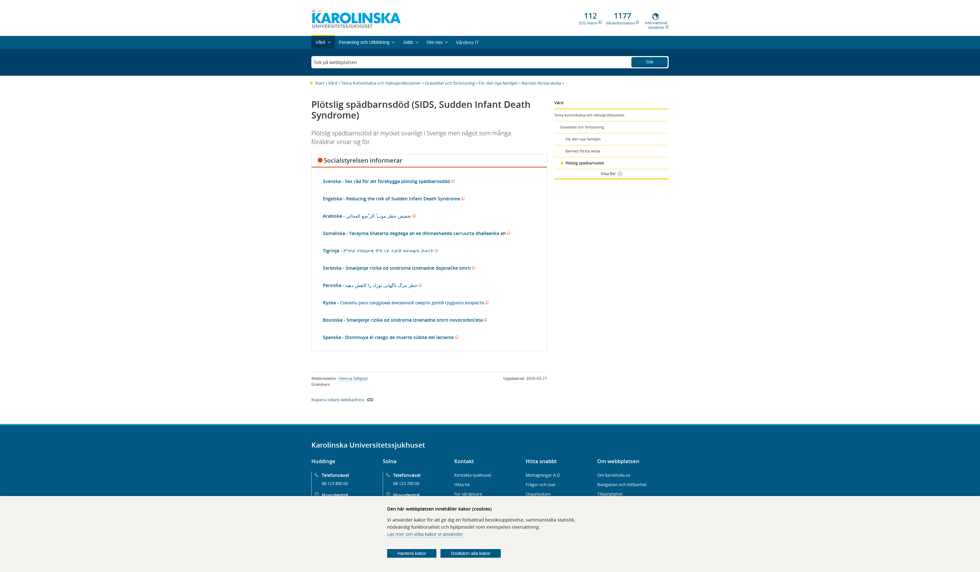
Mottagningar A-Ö (543, 475)
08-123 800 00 (335, 483)
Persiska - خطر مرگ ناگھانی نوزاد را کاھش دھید (371, 285)
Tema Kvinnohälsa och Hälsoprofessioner (381, 83)
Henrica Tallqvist (353, 378)
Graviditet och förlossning (450, 83)
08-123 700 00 (406, 483)
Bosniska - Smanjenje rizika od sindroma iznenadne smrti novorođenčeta (404, 320)
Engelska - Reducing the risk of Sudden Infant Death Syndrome (393, 199)
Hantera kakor (411, 553)
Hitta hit (462, 484)
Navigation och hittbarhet (622, 484)
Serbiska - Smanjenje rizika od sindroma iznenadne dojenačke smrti (398, 268)
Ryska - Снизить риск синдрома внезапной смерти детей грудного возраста (405, 303)
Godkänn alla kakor (471, 553)
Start (319, 83)
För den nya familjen (498, 83)
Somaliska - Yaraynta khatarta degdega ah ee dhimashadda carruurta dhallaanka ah (415, 233)
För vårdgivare (468, 494)
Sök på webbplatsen (335, 62)
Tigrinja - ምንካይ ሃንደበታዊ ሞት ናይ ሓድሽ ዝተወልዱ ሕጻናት (379, 251)
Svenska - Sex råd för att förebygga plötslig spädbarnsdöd (387, 181)
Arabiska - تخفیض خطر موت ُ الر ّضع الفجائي (368, 216)
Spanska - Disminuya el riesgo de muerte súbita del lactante (389, 337)
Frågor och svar (541, 484)
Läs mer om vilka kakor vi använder (425, 534)
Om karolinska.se (613, 475)
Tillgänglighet (610, 494)
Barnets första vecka (541, 83)
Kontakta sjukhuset (472, 475)
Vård (332, 83)
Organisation (538, 494)
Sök (649, 62)
